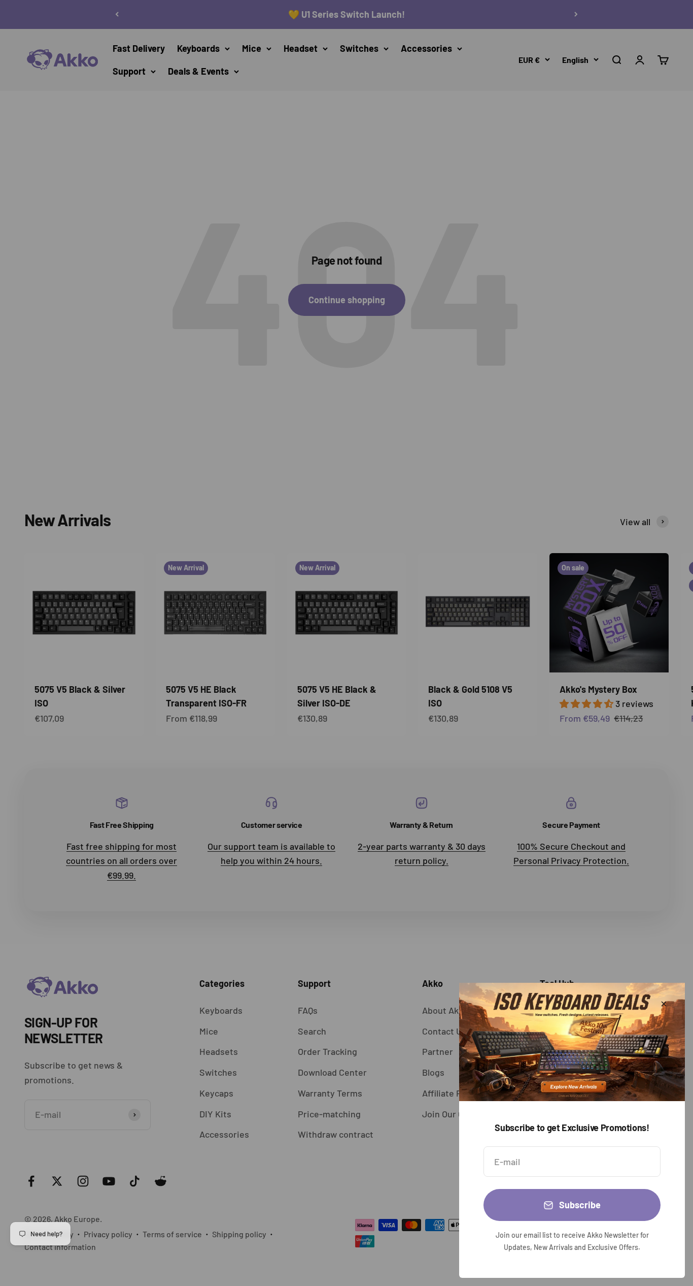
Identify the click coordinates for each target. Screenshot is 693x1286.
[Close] (664, 1004)
